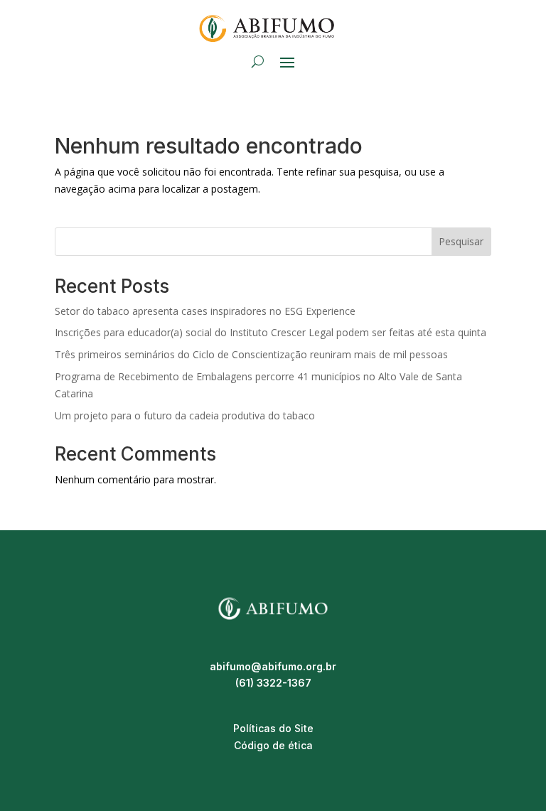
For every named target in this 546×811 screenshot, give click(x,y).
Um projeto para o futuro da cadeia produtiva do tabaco (185, 415)
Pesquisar (461, 241)
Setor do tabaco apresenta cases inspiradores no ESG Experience (205, 311)
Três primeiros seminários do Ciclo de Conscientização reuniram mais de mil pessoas (254, 354)
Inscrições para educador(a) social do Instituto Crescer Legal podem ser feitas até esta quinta (270, 332)
